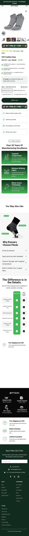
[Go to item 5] (23, 40)
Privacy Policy (5, 522)
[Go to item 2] (8, 40)
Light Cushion (19, 498)
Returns (3, 519)
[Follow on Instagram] (18, 477)
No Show (18, 495)
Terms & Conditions (6, 525)
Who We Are (4, 508)
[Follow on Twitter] (14, 477)
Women (3, 487)
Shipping (4, 517)
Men (3, 484)
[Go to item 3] (13, 40)
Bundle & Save (5, 495)
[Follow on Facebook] (11, 477)
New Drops (4, 492)
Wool (17, 492)
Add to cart (14, 100)
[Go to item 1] (4, 40)
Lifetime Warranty (6, 514)
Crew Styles (19, 490)
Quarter (18, 487)
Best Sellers (4, 490)
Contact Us (4, 511)
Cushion (18, 501)
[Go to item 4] (18, 40)
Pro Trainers (19, 484)
